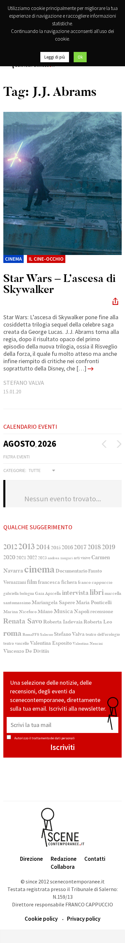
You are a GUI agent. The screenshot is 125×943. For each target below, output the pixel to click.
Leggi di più (54, 57)
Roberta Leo (98, 621)
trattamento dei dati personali (53, 738)
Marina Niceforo (20, 611)
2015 (56, 548)
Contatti (94, 858)
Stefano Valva (69, 634)
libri (97, 592)
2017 (80, 547)
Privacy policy (83, 918)
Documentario (71, 571)
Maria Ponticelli (94, 602)
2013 (26, 546)
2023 (42, 558)
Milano (45, 612)
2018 (94, 547)
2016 (67, 547)
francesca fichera (57, 582)
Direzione (31, 858)
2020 (9, 557)
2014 (43, 547)
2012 (10, 547)
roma (12, 633)
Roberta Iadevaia (63, 621)
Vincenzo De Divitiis (26, 651)
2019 (108, 547)
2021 (21, 558)
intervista (75, 593)
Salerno (46, 634)
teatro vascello (16, 643)
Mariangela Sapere (53, 602)
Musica (63, 611)
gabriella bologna (18, 593)
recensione (101, 611)
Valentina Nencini (88, 643)
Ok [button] (80, 57)
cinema (39, 569)
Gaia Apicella (48, 593)
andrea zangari (60, 558)
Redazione (64, 858)
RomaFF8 (31, 634)
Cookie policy (41, 918)
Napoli (81, 611)
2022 (32, 557)
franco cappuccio (95, 582)
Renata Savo (22, 621)
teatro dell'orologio (103, 634)
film (32, 582)
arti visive (82, 558)
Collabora (63, 866)
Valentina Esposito (51, 643)
